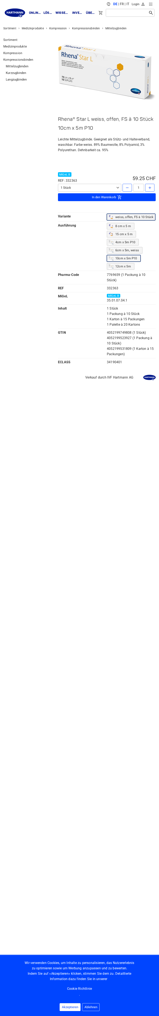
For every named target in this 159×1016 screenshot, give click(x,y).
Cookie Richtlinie (79, 989)
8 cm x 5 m (123, 226)
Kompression (58, 28)
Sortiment (9, 28)
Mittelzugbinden (116, 28)
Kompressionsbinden (86, 28)
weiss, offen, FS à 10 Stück (134, 217)
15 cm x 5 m (123, 234)
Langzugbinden (16, 79)
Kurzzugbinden (16, 73)
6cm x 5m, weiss (127, 250)
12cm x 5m (123, 266)
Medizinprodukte (33, 28)
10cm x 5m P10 (126, 258)
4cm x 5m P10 (125, 242)
